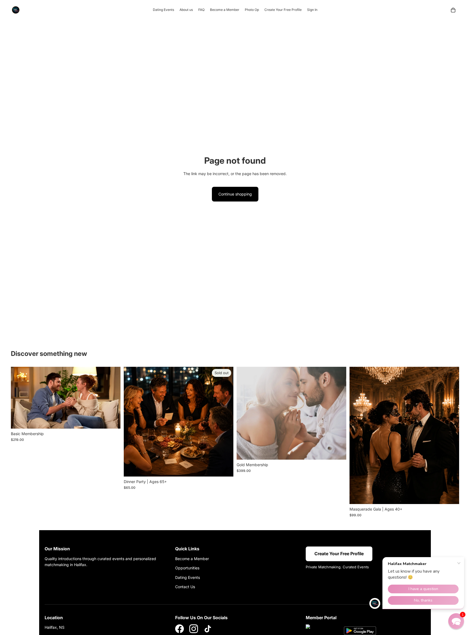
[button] (456, 621)
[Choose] (451, 495)
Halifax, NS (54, 627)
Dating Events (187, 577)
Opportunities (187, 568)
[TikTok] (207, 628)
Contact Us (185, 586)
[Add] (112, 420)
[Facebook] (179, 628)
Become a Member (192, 558)
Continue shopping (235, 194)
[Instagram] (193, 628)
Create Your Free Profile (339, 553)
